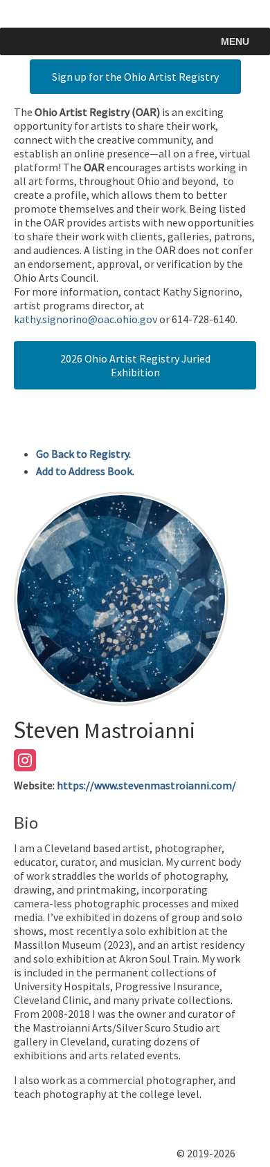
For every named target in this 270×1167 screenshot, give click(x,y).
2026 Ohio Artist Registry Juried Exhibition (135, 365)
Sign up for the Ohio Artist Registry (135, 77)
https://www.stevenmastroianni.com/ (146, 785)
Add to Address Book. (85, 471)
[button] (235, 41)
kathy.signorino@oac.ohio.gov (85, 319)
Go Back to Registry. (83, 454)
